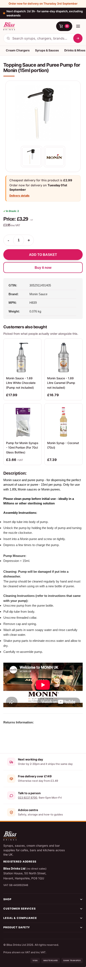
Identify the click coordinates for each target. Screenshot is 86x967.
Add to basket (43, 254)
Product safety (16, 927)
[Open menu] (78, 26)
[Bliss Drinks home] (9, 26)
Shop (7, 899)
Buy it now (43, 267)
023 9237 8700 (27, 797)
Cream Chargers (18, 50)
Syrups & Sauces (47, 50)
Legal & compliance (20, 918)
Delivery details (19, 195)
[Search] (77, 38)
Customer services (19, 908)
